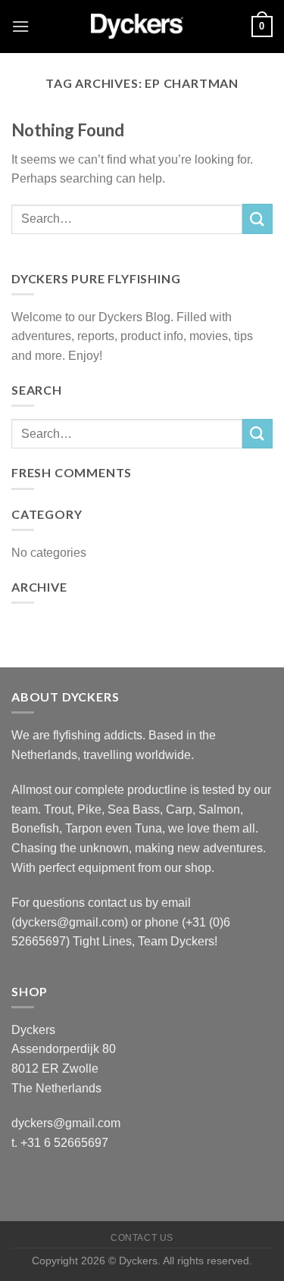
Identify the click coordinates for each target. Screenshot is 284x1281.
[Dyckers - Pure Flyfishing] (142, 26)
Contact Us (142, 1238)
